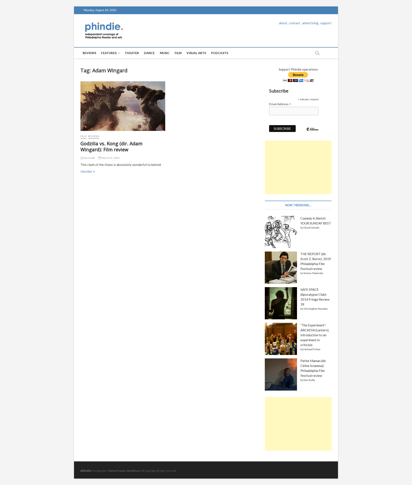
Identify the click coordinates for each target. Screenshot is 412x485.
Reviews (89, 53)
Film (178, 53)
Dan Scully (89, 157)
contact (294, 23)
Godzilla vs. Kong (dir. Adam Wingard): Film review (111, 146)
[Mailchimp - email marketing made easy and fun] (312, 132)
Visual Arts (196, 53)
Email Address (280, 104)
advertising (310, 23)
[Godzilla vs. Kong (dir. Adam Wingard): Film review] (122, 106)
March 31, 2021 (110, 157)
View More (87, 172)
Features (109, 53)
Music (165, 53)
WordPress (133, 470)
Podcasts (219, 53)
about (283, 23)
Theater (132, 53)
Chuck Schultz (311, 227)
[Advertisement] (298, 167)
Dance (149, 53)
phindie (85, 470)
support (326, 23)
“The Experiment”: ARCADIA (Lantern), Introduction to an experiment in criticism (314, 335)
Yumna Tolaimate (313, 273)
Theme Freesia (116, 470)
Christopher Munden (315, 308)
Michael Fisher (312, 349)
